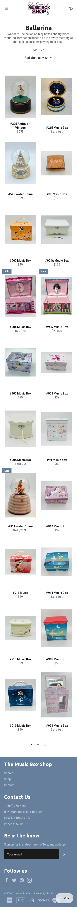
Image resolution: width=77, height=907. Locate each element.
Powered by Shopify (43, 893)
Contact (9, 785)
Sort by (38, 49)
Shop (7, 779)
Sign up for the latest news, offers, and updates (35, 844)
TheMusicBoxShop (22, 893)
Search (8, 773)
